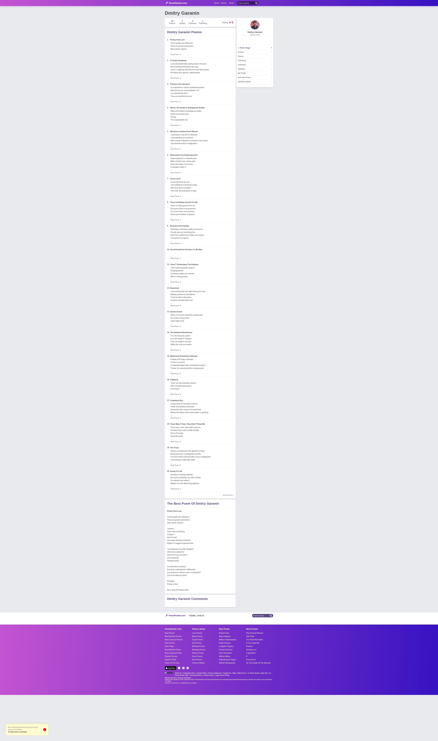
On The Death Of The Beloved (258, 663)
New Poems (170, 643)
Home (216, 3)
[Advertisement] (34, 718)
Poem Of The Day (172, 663)
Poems (241, 56)
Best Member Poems (173, 636)
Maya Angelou (225, 636)
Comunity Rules (196, 675)
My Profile (242, 73)
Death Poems (197, 640)
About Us (178, 673)
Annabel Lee (251, 650)
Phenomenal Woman (254, 633)
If (246, 656)
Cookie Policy (202, 673)
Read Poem (175, 54)
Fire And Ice (251, 660)
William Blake (224, 656)
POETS (201, 616)
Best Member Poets (173, 650)
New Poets (169, 646)
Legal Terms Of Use (222, 675)
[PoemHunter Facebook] (179, 668)
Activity (241, 52)
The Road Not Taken (254, 640)
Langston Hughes (226, 646)
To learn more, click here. (17, 732)
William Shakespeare (227, 640)
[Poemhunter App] (170, 668)
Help (234, 673)
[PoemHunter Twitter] (183, 668)
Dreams (249, 646)
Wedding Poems (198, 650)
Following (242, 60)
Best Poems (170, 633)
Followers (242, 65)
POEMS (192, 616)
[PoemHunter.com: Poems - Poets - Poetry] (176, 3)
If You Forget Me (252, 643)
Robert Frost (224, 633)
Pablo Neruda (224, 643)
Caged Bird (250, 653)
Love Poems (197, 633)
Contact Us (227, 673)
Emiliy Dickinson (226, 650)
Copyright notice (189, 673)
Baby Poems (197, 636)
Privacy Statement (215, 673)
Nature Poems (198, 653)
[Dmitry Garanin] (255, 24)
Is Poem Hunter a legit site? (258, 673)
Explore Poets (170, 660)
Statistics (241, 69)
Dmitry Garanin (255, 32)
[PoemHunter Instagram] (187, 668)
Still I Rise (250, 636)
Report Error (242, 673)
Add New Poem (244, 77)
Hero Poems (197, 660)
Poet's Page (245, 48)
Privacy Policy (208, 675)
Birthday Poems (198, 646)
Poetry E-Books (198, 663)
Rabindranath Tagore (227, 660)
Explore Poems (171, 656)
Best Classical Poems (174, 640)
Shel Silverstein (225, 653)
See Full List (227, 495)
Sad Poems (196, 643)
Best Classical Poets (173, 653)
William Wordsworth (227, 663)
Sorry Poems (197, 656)
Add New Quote (244, 82)
